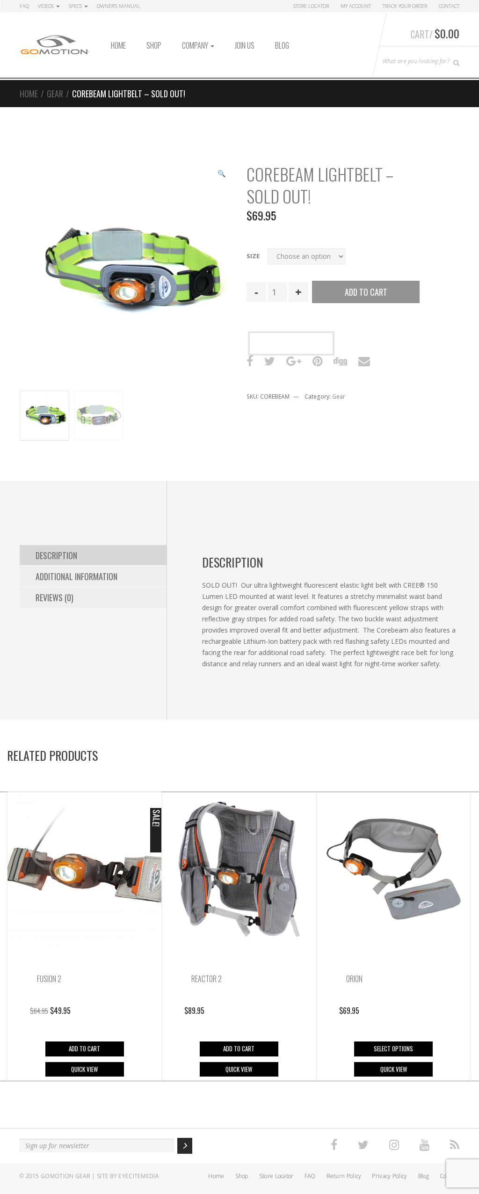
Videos (46, 5)
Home (118, 45)
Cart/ (435, 33)
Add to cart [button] (84, 1048)
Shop (153, 45)
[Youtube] (424, 1145)
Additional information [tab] (76, 576)
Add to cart (366, 292)
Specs (76, 5)
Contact (449, 5)
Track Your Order (405, 5)
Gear (55, 93)
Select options (393, 1048)
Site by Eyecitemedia (128, 1176)
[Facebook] (334, 1145)
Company (196, 45)
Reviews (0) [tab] (54, 597)
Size (253, 256)
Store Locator (311, 5)
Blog (282, 45)
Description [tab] (56, 555)
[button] (221, 174)
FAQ (24, 5)
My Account (356, 5)
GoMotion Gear (65, 1176)
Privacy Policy (389, 1176)
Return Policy (344, 1176)
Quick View (84, 1069)
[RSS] (454, 1145)
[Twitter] (363, 1145)
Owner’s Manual (118, 5)
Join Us (244, 45)
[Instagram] (394, 1145)
